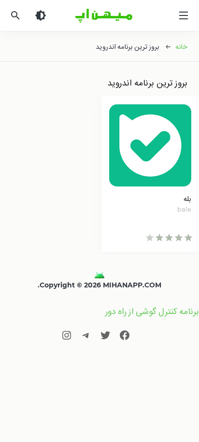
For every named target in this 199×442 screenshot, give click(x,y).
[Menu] (183, 15)
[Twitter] (105, 335)
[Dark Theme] (40, 15)
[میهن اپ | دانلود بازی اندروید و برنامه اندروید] (99, 275)
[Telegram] (86, 335)
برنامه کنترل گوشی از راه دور (152, 311)
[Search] (15, 15)
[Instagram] (66, 335)
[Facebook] (124, 335)
